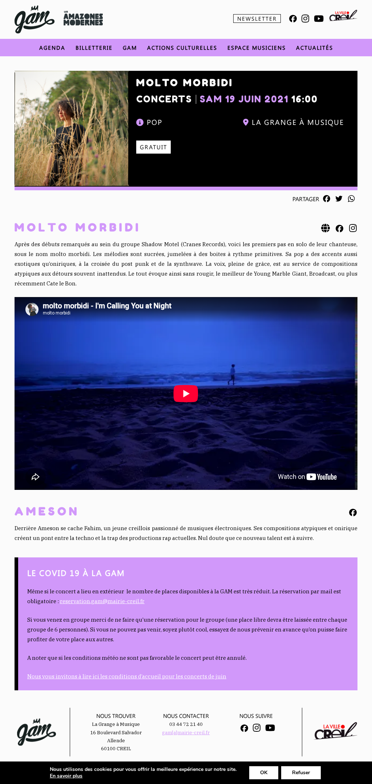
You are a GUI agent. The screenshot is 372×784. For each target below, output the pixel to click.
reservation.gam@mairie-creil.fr (102, 601)
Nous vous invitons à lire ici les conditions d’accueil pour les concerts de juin (126, 676)
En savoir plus (66, 776)
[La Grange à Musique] (34, 19)
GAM (130, 47)
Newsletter (257, 18)
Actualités (314, 47)
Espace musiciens (256, 47)
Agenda (52, 47)
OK (263, 772)
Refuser (301, 772)
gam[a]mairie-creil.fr (186, 733)
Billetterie (94, 47)
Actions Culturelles (182, 47)
